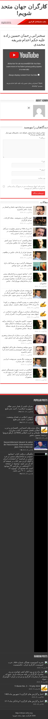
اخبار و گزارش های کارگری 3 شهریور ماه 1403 (24, 694)
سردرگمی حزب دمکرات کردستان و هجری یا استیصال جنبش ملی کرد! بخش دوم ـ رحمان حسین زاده (17, 337)
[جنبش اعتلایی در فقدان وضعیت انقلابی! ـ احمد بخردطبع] (40, 420)
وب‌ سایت (41, 178)
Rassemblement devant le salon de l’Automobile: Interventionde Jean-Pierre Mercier (18, 444)
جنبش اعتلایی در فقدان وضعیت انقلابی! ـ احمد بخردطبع (20, 418)
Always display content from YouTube (23, 75)
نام (43, 162)
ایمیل (42, 170)
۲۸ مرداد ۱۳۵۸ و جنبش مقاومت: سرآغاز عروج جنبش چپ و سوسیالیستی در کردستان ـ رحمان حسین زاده (17, 231)
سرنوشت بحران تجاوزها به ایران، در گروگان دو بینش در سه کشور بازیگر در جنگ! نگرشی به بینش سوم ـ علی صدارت (17, 292)
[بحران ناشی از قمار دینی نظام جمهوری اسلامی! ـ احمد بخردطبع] (40, 409)
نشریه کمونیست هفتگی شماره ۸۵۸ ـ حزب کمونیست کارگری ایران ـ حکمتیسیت (25, 663)
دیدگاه (42, 138)
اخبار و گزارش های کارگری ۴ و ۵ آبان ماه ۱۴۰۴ (24, 701)
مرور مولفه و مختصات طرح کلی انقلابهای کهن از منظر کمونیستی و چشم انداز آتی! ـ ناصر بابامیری (17, 349)
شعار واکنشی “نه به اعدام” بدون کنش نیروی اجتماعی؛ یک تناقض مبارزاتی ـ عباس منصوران (18, 242)
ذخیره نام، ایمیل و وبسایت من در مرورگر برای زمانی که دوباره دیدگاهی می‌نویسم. (26, 187)
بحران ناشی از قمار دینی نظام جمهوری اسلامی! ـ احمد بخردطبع (19, 407)
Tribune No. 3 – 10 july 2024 (27, 686)
